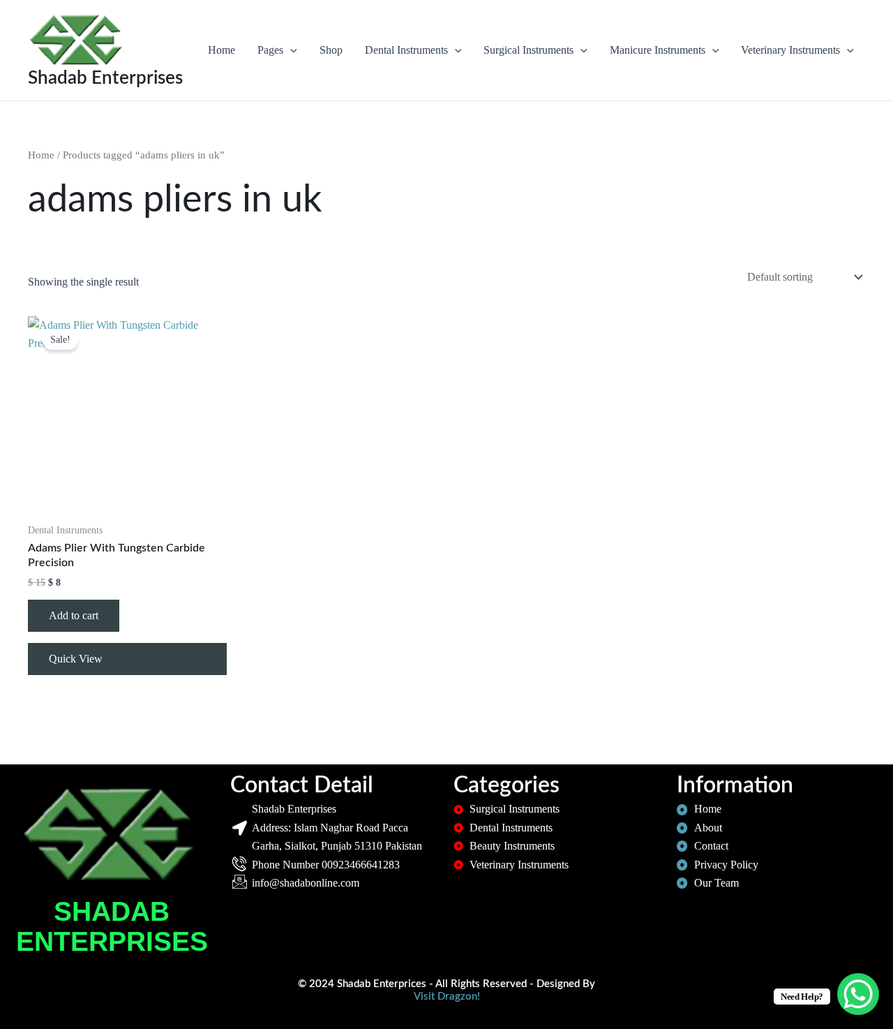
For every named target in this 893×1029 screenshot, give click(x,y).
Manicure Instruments (657, 50)
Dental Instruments (406, 50)
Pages (270, 50)
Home (221, 50)
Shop (331, 50)
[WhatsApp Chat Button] (858, 994)
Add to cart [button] (73, 615)
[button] (290, 50)
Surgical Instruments (528, 50)
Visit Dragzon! (447, 996)
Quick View (76, 659)
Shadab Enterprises (105, 78)
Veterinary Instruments (790, 50)
